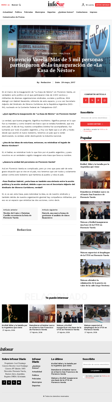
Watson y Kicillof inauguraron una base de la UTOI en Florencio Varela (94, 225)
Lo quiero (95, 371)
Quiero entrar (94, 124)
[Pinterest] (98, 100)
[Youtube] (19, 382)
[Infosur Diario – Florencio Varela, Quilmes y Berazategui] (56, 4)
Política (65, 54)
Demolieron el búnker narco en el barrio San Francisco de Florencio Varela (94, 194)
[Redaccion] (8, 230)
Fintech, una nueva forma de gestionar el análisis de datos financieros (56, 215)
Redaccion (46, 82)
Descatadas (49, 54)
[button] (16, 5)
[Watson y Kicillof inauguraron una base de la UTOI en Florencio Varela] (95, 210)
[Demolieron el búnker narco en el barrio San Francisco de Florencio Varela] (95, 180)
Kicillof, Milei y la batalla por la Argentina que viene (94, 165)
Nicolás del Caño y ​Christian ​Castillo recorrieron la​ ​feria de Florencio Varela (17, 215)
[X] (92, 100)
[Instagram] (9, 382)
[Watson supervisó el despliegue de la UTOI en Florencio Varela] (95, 241)
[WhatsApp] (104, 100)
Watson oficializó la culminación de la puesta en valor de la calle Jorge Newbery (94, 283)
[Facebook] (86, 100)
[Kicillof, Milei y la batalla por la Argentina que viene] (95, 152)
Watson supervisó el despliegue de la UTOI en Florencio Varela (95, 253)
